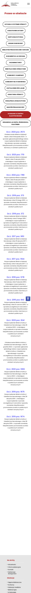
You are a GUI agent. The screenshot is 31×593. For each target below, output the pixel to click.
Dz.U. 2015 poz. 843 (15, 299)
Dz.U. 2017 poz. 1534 (15, 259)
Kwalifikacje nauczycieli (15, 101)
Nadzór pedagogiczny (15, 107)
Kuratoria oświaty (15, 94)
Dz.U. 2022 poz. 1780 (15, 175)
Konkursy (11, 585)
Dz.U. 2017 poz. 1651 (15, 236)
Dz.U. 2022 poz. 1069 (15, 369)
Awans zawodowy (15, 43)
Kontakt (10, 569)
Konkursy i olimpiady (15, 75)
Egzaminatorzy (15, 63)
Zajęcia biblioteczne (14, 582)
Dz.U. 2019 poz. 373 (15, 195)
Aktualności (12, 564)
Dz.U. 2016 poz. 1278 (15, 277)
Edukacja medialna (14, 587)
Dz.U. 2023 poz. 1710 (15, 154)
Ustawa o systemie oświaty (16, 24)
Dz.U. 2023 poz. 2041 (16, 320)
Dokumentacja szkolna (15, 56)
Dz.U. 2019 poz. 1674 (15, 416)
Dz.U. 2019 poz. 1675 (15, 391)
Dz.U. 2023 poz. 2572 (15, 132)
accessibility (28, 298)
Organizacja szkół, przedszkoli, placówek (16, 123)
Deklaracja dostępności (12, 573)
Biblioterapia (12, 590)
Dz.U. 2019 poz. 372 (15, 213)
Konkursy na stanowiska (15, 82)
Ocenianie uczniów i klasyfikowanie (15, 115)
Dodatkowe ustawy (15, 31)
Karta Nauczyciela (15, 37)
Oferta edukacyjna (14, 567)
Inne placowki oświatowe (15, 69)
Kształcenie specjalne (15, 88)
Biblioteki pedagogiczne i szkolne (15, 50)
